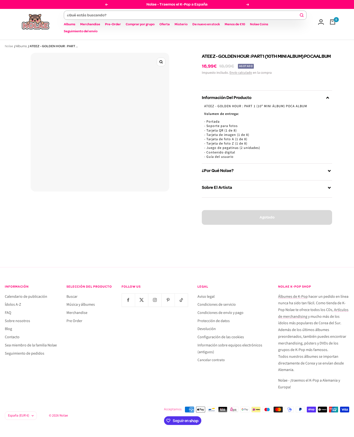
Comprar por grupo (140, 24)
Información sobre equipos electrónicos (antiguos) (229, 349)
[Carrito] (332, 22)
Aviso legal (206, 296)
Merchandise (90, 24)
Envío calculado (240, 72)
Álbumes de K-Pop (293, 296)
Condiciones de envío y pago (220, 312)
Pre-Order (113, 24)
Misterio (181, 24)
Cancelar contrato (211, 360)
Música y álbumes (80, 304)
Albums (69, 24)
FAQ (8, 312)
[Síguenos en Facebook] (128, 300)
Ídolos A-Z (13, 304)
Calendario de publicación (26, 296)
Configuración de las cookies (220, 337)
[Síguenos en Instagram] (154, 300)
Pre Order (74, 321)
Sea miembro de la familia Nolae (31, 345)
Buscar (72, 296)
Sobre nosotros (17, 321)
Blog (8, 328)
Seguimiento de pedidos (24, 353)
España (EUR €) (18, 415)
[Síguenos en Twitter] (141, 300)
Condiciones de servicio (216, 304)
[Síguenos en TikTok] (181, 300)
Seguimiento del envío (81, 31)
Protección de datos (213, 321)
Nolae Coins (259, 24)
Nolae (9, 46)
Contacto (12, 337)
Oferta (164, 24)
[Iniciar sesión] (321, 22)
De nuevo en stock (206, 24)
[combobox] (182, 15)
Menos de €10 (235, 24)
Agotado (267, 217)
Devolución (206, 328)
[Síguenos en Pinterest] (168, 300)
